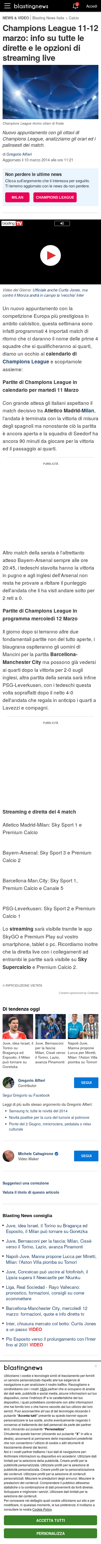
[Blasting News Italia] (31, 6)
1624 (43, 1389)
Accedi (91, 6)
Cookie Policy (42, 1509)
